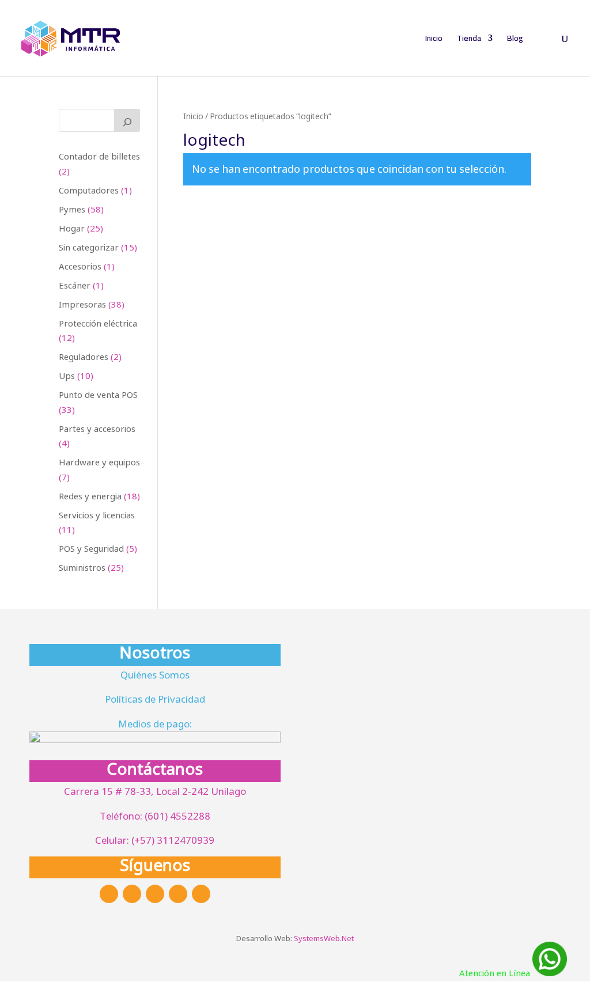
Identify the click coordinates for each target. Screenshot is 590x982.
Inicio (433, 40)
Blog (515, 40)
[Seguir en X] (155, 894)
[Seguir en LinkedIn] (178, 894)
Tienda (469, 40)
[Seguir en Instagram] (132, 894)
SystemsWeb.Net (324, 938)
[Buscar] (127, 120)
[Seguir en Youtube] (201, 894)
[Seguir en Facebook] (109, 894)
